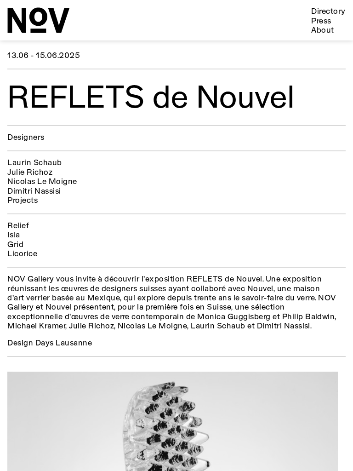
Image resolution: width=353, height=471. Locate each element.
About (322, 30)
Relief (18, 226)
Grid (15, 244)
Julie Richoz (29, 172)
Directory (328, 11)
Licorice (22, 254)
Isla (13, 235)
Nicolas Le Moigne (42, 181)
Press (321, 21)
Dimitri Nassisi (34, 191)
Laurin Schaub (34, 163)
